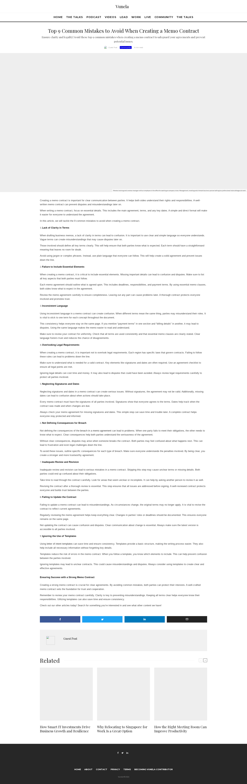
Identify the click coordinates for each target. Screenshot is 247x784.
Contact (101, 769)
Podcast (93, 17)
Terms (127, 769)
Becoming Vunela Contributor (153, 769)
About (88, 769)
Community (164, 17)
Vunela (122, 6)
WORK (136, 17)
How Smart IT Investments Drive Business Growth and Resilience (65, 729)
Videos (110, 17)
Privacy (115, 769)
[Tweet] (102, 619)
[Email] (187, 619)
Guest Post (112, 47)
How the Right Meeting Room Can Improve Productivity (180, 729)
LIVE (148, 17)
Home (58, 17)
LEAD (124, 17)
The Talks (74, 17)
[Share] (60, 619)
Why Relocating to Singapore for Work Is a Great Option (122, 729)
